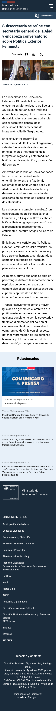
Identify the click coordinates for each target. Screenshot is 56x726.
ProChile (7, 576)
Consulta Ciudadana (13, 530)
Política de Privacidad (14, 550)
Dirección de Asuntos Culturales (19, 608)
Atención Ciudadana (13, 562)
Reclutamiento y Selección (16, 537)
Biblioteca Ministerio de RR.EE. (19, 543)
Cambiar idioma (46, 15)
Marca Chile (9, 588)
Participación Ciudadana (16, 524)
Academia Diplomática (15, 601)
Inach (6, 582)
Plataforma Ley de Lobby (16, 556)
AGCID (6, 595)
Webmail (7, 633)
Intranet (7, 627)
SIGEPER (7, 640)
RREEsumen (9, 621)
